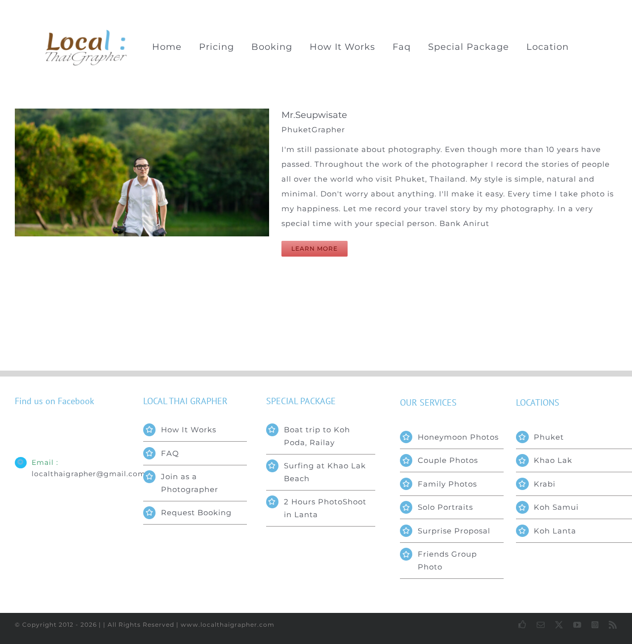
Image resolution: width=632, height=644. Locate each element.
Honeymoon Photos (458, 437)
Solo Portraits (445, 507)
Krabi (544, 484)
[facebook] (522, 624)
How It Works (188, 429)
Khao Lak (553, 460)
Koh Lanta (555, 530)
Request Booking (196, 512)
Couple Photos (448, 460)
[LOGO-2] (86, 33)
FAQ (170, 453)
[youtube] (577, 625)
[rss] (613, 625)
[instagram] (595, 625)
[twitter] (559, 625)
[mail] (541, 625)
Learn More (314, 248)
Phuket (549, 437)
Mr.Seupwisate (314, 115)
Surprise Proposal (454, 530)
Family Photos (447, 484)
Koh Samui (556, 507)
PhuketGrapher (313, 129)
